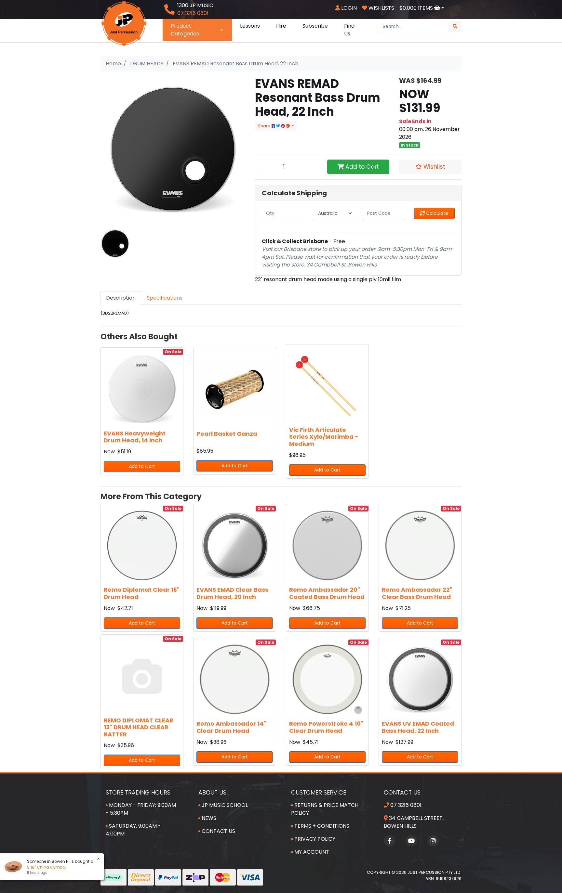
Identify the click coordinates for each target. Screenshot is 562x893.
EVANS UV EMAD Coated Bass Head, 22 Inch (418, 727)
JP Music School (224, 805)
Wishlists (380, 8)
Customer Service (318, 792)
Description (121, 298)
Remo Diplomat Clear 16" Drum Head (142, 593)
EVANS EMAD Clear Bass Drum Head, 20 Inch (232, 593)
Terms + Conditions (321, 826)
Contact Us (217, 831)
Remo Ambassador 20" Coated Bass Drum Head (327, 593)
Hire (281, 26)
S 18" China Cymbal (46, 867)
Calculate (436, 213)
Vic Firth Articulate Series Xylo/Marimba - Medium (323, 437)
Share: (265, 126)
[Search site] (455, 26)
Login (348, 8)
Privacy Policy (314, 839)
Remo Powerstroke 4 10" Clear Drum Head (326, 727)
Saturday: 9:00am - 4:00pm (133, 829)
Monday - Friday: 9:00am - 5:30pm (141, 809)
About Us (212, 792)
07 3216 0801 (405, 805)
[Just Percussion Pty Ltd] (123, 23)
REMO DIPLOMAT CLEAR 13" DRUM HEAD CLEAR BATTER (138, 727)
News (208, 818)
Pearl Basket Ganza (226, 434)
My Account (311, 852)
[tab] (120, 298)
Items (416, 8)
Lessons (250, 26)
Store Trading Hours (138, 792)
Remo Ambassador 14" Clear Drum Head (231, 727)
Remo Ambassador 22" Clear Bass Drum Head (417, 593)
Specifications (164, 298)
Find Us (349, 29)
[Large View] (114, 243)
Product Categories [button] (185, 29)
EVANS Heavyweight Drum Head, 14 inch (135, 437)
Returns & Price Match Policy (324, 809)
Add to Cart (361, 167)
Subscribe (315, 26)
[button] (430, 167)
